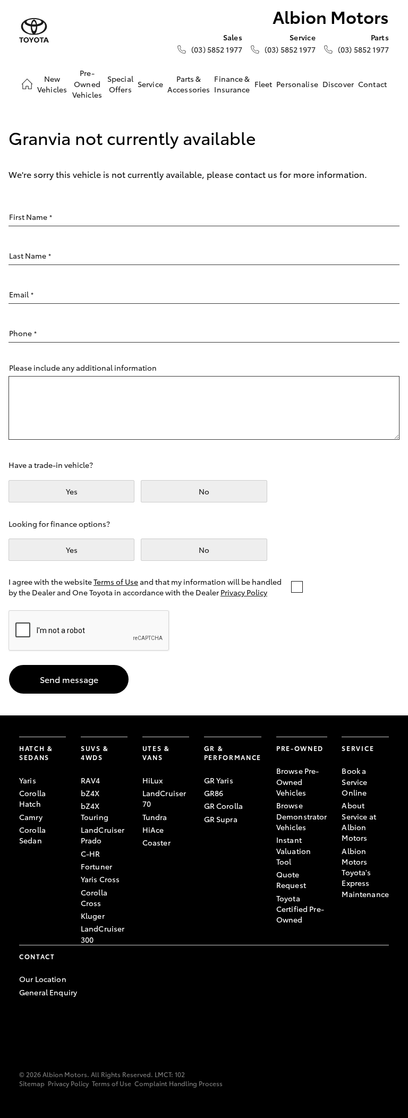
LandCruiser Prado (103, 835)
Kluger (93, 915)
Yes (72, 491)
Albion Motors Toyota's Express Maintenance (365, 872)
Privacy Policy (243, 592)
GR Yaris (218, 780)
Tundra (154, 817)
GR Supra (220, 819)
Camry (30, 817)
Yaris (27, 780)
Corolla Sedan (32, 835)
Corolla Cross (94, 897)
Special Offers (120, 84)
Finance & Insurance (232, 84)
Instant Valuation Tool (293, 850)
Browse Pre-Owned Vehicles (297, 781)
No (204, 491)
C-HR (90, 853)
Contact (372, 84)
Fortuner (96, 866)
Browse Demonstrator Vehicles (301, 816)
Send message (69, 679)
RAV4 (90, 780)
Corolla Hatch (32, 798)
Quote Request (291, 879)
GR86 (214, 793)
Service (150, 84)
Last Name (30, 255)
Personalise (297, 84)
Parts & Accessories (188, 84)
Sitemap (32, 1083)
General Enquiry (48, 992)
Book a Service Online (354, 781)
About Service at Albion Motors (359, 821)
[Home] (27, 84)
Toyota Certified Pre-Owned (300, 909)
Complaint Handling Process (178, 1083)
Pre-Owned (300, 748)
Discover (338, 84)
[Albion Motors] (34, 30)
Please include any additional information (83, 367)
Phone (23, 333)
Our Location (42, 979)
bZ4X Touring (94, 811)
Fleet (263, 84)
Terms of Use (116, 581)
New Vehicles (52, 84)
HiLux (152, 780)
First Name (30, 216)
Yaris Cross (100, 879)
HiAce (153, 829)
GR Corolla (223, 805)
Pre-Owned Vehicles (87, 83)
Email (21, 294)
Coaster (156, 842)
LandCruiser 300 (103, 933)
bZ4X (90, 793)
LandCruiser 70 (164, 798)
